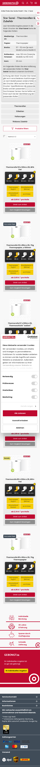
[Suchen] (23, 3)
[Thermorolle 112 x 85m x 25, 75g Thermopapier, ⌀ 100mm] (20, 231)
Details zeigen (27, 406)
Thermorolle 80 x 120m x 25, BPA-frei (20, 480)
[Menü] (36, 3)
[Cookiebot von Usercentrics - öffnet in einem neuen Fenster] (28, 337)
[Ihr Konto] (27, 3)
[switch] (34, 383)
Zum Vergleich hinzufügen (20, 210)
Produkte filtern (21, 128)
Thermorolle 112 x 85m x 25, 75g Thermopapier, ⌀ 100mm (20, 246)
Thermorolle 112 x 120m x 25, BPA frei (20, 168)
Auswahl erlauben (20, 420)
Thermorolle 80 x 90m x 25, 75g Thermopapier (20, 558)
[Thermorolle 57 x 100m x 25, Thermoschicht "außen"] (20, 309)
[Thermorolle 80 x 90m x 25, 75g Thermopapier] (20, 544)
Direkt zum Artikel (20, 204)
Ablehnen (20, 428)
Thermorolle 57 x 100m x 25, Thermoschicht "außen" (20, 324)
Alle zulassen (20, 413)
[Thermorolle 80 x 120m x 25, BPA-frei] (20, 466)
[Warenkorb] (31, 3)
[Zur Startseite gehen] (10, 3)
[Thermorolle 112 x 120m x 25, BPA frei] (20, 153)
